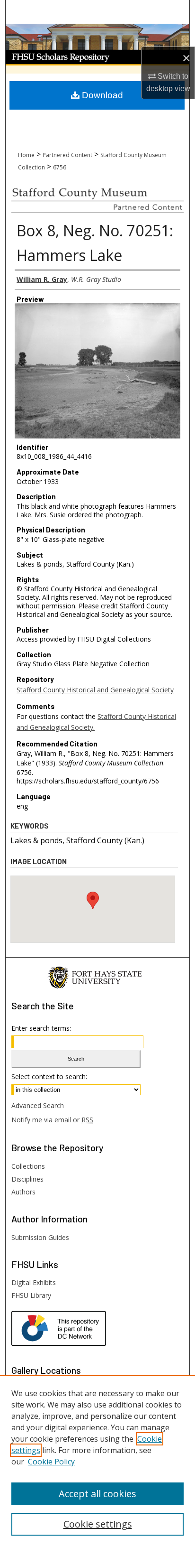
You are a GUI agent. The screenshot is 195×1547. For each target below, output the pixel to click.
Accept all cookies (97, 1493)
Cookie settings (97, 1524)
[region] (97, 1461)
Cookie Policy (51, 1461)
